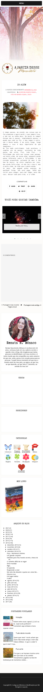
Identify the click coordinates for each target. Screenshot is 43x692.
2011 (7, 602)
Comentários (11, 92)
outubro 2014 (12, 549)
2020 (7, 530)
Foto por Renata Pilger (18, 94)
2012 (7, 600)
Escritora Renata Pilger (27, 92)
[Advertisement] (21, 31)
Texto (29, 94)
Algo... (9, 566)
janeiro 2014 (11, 595)
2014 (7, 543)
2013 (7, 597)
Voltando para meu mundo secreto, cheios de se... (22, 558)
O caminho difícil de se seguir (17, 561)
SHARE (13, 186)
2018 (7, 534)
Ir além (9, 578)
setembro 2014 (12, 551)
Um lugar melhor (12, 576)
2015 (7, 541)
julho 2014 (11, 583)
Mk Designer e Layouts (27, 686)
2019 (7, 532)
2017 (7, 536)
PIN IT (23, 191)
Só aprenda (11, 568)
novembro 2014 (12, 547)
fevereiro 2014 (12, 593)
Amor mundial (11, 564)
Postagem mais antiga (32, 305)
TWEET (22, 186)
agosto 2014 (11, 580)
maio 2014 (11, 587)
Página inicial (12, 307)
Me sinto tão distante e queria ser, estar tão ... (22, 572)
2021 (7, 528)
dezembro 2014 (12, 545)
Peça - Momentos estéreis (16, 553)
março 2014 (11, 591)
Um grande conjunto (14, 555)
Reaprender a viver (13, 570)
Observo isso (11, 574)
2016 (7, 539)
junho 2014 (11, 585)
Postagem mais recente (11, 305)
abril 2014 (10, 589)
